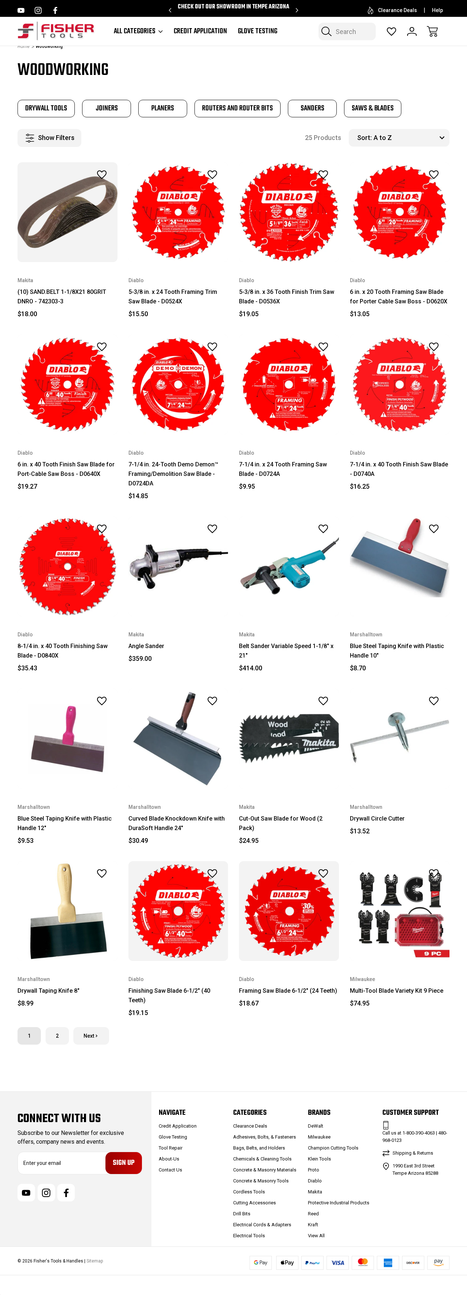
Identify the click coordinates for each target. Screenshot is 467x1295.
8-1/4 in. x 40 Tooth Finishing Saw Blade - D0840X (63, 651)
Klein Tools (319, 1159)
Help (437, 10)
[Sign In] (412, 31)
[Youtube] (21, 10)
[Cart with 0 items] (432, 31)
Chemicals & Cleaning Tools (262, 1159)
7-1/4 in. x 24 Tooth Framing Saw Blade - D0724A (283, 469)
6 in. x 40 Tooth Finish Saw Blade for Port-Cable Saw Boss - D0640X (66, 469)
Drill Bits (241, 1213)
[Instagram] (38, 10)
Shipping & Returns (413, 1153)
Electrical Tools (249, 1235)
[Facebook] (55, 10)
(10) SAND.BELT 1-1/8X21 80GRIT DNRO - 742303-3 (62, 296)
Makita (315, 1191)
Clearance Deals (397, 10)
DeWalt (315, 1126)
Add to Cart (67, 245)
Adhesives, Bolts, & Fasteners (264, 1137)
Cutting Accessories (254, 1202)
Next (89, 1036)
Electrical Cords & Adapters (262, 1224)
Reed (313, 1213)
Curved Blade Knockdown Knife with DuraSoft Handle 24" (176, 823)
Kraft (313, 1224)
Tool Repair (170, 1148)
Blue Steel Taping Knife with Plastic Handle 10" (397, 651)
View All (316, 1235)
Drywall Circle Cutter (377, 818)
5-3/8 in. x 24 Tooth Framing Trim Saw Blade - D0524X (172, 296)
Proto (313, 1170)
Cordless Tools (249, 1191)
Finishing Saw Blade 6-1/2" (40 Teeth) (169, 995)
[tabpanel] (46, 108)
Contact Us (170, 1170)
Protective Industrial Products (338, 1202)
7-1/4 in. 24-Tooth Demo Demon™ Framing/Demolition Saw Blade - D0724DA (173, 474)
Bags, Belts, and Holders (259, 1148)
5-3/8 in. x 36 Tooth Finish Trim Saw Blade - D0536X (286, 296)
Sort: (364, 137)
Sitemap (94, 1261)
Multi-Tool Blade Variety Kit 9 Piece (396, 990)
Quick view (82, 191)
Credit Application (200, 31)
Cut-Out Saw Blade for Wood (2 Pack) (281, 823)
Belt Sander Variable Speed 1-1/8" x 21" (286, 651)
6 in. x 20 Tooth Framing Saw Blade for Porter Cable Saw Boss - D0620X (398, 296)
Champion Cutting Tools (333, 1148)
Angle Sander (146, 646)
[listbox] (410, 138)
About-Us (169, 1159)
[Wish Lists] (391, 31)
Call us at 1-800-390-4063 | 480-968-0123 (414, 1136)
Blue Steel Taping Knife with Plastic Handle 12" (65, 823)
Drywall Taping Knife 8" (49, 990)
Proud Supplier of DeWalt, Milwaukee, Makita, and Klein (233, 10)
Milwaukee (319, 1137)
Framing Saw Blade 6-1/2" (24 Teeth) (288, 990)
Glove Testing (257, 31)
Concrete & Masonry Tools (261, 1181)
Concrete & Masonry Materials (264, 1170)
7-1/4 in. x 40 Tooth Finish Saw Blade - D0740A (399, 469)
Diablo (315, 1181)
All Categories (134, 31)
